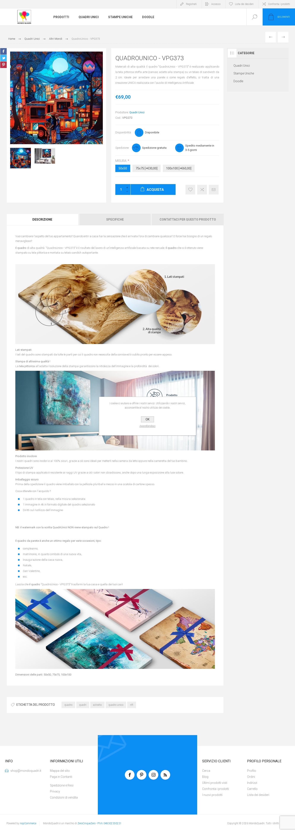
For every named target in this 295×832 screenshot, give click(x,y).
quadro (68, 704)
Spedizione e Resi (61, 785)
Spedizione (122, 147)
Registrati (191, 4)
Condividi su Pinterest (3, 65)
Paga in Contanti (61, 776)
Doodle (238, 81)
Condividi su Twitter (3, 58)
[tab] (42, 219)
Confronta (202, 189)
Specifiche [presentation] (115, 219)
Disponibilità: (123, 132)
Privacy (55, 791)
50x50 (123, 168)
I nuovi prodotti (212, 795)
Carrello (252, 789)
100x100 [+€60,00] (178, 168)
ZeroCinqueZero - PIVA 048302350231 (100, 823)
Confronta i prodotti (279, 4)
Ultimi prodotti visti (214, 783)
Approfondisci (147, 426)
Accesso (215, 4)
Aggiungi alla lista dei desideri (190, 189)
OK (147, 419)
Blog (205, 776)
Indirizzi (252, 783)
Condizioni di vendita (64, 797)
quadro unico (115, 704)
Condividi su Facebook (3, 51)
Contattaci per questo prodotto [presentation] (188, 219)
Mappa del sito (60, 770)
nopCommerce (28, 823)
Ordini (251, 776)
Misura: (121, 161)
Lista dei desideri (258, 795)
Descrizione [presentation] (42, 219)
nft (131, 704)
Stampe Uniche (243, 73)
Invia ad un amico (214, 189)
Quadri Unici (136, 112)
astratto (97, 704)
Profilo (251, 770)
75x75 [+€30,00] (146, 168)
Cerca (206, 770)
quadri (82, 704)
